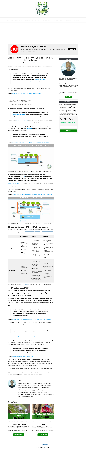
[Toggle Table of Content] (30, 97)
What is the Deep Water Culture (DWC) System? (20, 98)
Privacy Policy (45, 444)
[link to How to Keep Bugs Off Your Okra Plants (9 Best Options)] (19, 412)
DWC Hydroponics (25, 284)
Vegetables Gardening (58, 20)
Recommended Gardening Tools (14, 20)
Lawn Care (68, 20)
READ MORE (72, 49)
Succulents (27, 20)
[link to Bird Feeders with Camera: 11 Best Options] (43, 412)
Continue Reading (19, 434)
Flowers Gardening (45, 20)
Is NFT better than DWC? (14, 103)
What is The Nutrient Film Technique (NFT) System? (21, 100)
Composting (76, 20)
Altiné (29, 62)
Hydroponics (35, 20)
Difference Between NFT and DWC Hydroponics (18, 101)
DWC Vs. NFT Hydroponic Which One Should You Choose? (21, 104)
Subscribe (68, 130)
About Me (68, 96)
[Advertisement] (43, 33)
